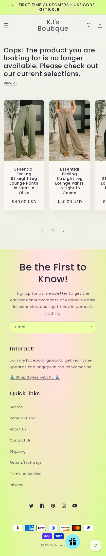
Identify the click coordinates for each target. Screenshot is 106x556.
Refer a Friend (22, 418)
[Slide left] (42, 230)
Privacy (16, 484)
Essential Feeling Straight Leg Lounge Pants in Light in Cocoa (69, 181)
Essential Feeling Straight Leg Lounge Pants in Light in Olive (24, 181)
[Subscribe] (90, 327)
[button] (6, 25)
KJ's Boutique (57, 545)
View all (11, 83)
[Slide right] (63, 230)
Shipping (18, 451)
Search (16, 407)
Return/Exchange (26, 462)
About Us (18, 429)
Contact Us (20, 440)
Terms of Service (26, 473)
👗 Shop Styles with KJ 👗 (35, 377)
